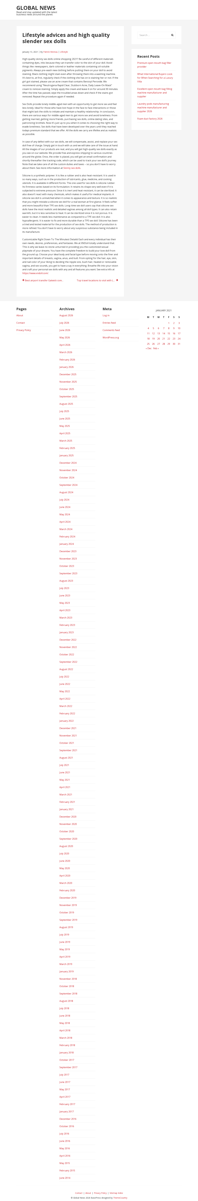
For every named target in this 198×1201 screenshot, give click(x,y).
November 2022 (68, 647)
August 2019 (66, 927)
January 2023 (66, 632)
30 (174, 343)
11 (148, 333)
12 (153, 333)
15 (168, 333)
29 (168, 343)
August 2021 (66, 757)
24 (179, 338)
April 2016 (64, 1155)
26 (153, 343)
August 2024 (66, 492)
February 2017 (67, 1104)
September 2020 (68, 838)
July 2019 (64, 934)
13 (158, 333)
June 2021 (64, 772)
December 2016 (67, 1118)
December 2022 (67, 639)
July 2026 (64, 322)
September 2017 (68, 1067)
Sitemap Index (116, 1193)
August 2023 (66, 580)
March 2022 (65, 706)
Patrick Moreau (50, 51)
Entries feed (109, 322)
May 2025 (64, 426)
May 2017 (64, 1089)
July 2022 (64, 676)
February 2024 (67, 536)
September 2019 (68, 919)
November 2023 (68, 558)
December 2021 (67, 728)
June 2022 (64, 684)
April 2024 (64, 521)
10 (179, 328)
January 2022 (66, 720)
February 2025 (67, 448)
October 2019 (66, 912)
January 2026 (66, 367)
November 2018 (68, 978)
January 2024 (66, 544)
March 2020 (65, 883)
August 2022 (66, 669)
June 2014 (64, 1177)
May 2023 (64, 602)
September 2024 (68, 485)
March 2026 (65, 352)
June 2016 (64, 1141)
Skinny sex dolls (71, 168)
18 (148, 338)
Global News (35, 7)
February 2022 (67, 713)
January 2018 (66, 1052)
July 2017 (64, 1074)
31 (179, 343)
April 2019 (64, 956)
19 (153, 338)
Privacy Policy (23, 330)
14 (163, 333)
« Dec (148, 348)
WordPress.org (111, 337)
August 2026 (66, 315)
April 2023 (64, 610)
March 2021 (65, 794)
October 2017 (66, 1060)
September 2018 (68, 993)
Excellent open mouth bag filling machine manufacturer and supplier (154, 92)
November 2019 (68, 905)
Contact (20, 322)
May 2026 (64, 337)
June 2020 (64, 860)
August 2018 (66, 1001)
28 (163, 343)
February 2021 (67, 802)
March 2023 (65, 617)
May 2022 (64, 691)
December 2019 (67, 897)
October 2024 (66, 477)
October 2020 (66, 831)
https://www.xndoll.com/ (35, 273)
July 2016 (64, 1133)
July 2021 (64, 765)
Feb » (156, 348)
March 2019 (65, 964)
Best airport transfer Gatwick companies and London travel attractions (45, 280)
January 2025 (66, 455)
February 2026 (67, 359)
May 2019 (64, 949)
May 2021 (64, 779)
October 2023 (66, 566)
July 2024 (64, 499)
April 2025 (64, 433)
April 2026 (64, 344)
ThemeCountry (120, 1197)
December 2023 (67, 551)
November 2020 (68, 824)
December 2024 (67, 462)
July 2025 (64, 411)
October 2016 (66, 1126)
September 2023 (68, 573)
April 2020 (64, 875)
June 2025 (64, 418)
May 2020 (64, 868)
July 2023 (64, 588)
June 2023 (64, 595)
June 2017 (64, 1082)
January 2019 (66, 971)
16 (174, 333)
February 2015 (67, 1170)
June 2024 (64, 507)
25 (148, 343)
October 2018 (66, 986)
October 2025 (66, 389)
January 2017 (66, 1111)
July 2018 (64, 1008)
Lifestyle (64, 51)
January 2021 (66, 809)
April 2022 (64, 698)
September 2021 (68, 750)
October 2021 (66, 743)
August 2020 (66, 846)
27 (158, 343)
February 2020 (67, 890)
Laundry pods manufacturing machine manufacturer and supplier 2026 (153, 107)
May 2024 (64, 514)
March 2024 (65, 529)
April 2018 (64, 1030)
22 (168, 338)
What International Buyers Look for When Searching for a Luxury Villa (155, 77)
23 (174, 338)
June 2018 (64, 1015)
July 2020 (64, 853)
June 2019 (64, 942)
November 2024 (68, 470)
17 (179, 333)
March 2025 (65, 440)
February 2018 (67, 1045)
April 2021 (64, 787)
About (19, 315)
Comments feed (111, 330)
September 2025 (68, 396)
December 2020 (67, 816)
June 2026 (64, 330)
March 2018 (65, 1037)
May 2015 (64, 1163)
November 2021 (68, 735)
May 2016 (64, 1148)
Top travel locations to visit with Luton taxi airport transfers (97, 280)
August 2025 (66, 403)
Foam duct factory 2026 (149, 118)
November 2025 (68, 381)
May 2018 (64, 1023)
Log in (106, 315)
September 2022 (68, 661)
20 (158, 338)
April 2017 (64, 1096)
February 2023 (67, 625)
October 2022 (66, 654)
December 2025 (67, 374)
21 (163, 338)
